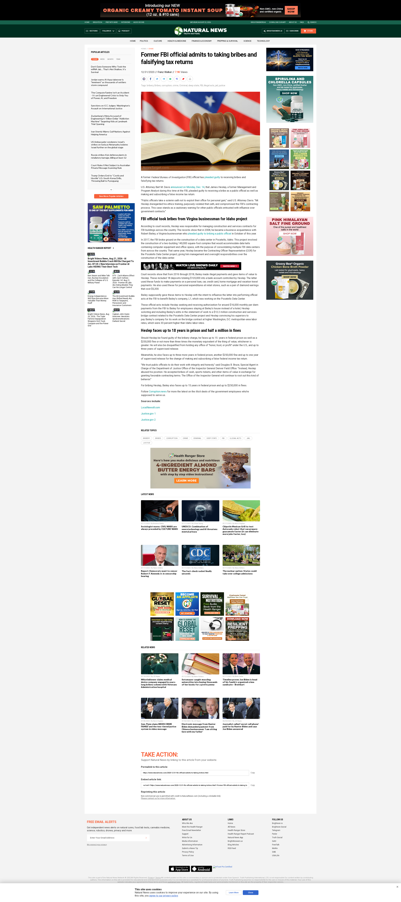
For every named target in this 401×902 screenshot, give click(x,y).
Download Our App (277, 22)
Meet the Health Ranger (192, 827)
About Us (293, 22)
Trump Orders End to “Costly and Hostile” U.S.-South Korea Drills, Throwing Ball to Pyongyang (107, 178)
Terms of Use (188, 855)
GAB (274, 852)
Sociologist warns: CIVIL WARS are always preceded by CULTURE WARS (159, 527)
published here (174, 882)
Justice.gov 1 (148, 413)
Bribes (157, 85)
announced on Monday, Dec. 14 (187, 187)
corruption (167, 85)
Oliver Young (198, 523)
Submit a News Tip (190, 848)
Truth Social (277, 837)
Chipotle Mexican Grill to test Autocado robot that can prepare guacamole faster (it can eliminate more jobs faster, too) (240, 530)
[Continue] (146, 837)
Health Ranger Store (236, 830)
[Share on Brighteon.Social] (144, 79)
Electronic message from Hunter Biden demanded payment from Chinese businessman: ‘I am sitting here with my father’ (199, 728)
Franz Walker (165, 72)
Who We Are (187, 823)
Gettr (274, 841)
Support (185, 834)
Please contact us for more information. (158, 798)
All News (231, 827)
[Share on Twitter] (157, 79)
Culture (158, 41)
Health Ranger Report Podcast (241, 834)
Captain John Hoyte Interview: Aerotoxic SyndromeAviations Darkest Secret (121, 317)
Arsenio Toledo (158, 523)
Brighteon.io (277, 823)
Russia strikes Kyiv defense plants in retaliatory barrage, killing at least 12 (109, 156)
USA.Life (275, 855)
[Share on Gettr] (183, 79)
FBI (201, 85)
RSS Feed (232, 848)
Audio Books (138, 22)
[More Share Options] (190, 79)
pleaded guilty (212, 177)
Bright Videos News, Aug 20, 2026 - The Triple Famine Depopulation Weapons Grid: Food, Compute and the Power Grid (98, 320)
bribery (150, 85)
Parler (274, 834)
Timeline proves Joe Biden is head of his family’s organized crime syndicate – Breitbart (240, 682)
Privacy (151, 878)
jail (216, 85)
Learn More (234, 893)
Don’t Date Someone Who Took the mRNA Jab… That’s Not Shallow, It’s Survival (108, 69)
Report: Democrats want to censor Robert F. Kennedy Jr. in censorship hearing (159, 573)
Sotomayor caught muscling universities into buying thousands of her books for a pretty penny (199, 682)
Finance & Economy (202, 41)
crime (175, 85)
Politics (144, 41)
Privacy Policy (188, 852)
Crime (151, 49)
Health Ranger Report (99, 248)
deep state (193, 85)
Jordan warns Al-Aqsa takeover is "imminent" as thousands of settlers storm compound (108, 82)
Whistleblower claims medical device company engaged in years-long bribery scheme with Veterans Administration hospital (159, 683)
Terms (158, 878)
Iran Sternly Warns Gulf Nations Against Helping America (110, 133)
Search (313, 22)
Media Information (190, 841)
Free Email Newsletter (191, 830)
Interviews (125, 22)
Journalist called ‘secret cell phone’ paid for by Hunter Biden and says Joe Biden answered (241, 726)
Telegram (276, 830)
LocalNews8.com (150, 407)
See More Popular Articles (111, 196)
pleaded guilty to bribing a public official (209, 233)
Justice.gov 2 (148, 419)
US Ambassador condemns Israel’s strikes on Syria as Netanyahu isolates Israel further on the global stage (109, 145)
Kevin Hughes (240, 523)
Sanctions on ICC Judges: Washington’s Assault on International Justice (110, 107)
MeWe (275, 848)
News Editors (158, 568)
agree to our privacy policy (163, 895)
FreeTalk (275, 845)
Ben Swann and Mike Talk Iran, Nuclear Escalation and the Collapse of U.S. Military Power (99, 279)
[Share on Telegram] (164, 79)
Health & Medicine (177, 41)
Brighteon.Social (279, 827)
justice (222, 85)
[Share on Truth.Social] (177, 79)
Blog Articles (233, 845)
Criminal (183, 85)
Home (87, 22)
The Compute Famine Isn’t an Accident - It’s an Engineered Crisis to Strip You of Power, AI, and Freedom (110, 95)
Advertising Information (192, 845)
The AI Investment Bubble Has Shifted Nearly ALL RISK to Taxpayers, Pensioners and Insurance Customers (123, 300)
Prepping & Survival (227, 41)
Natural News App (235, 837)
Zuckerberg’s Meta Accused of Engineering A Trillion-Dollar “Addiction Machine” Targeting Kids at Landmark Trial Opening (110, 120)
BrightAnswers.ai (258, 22)
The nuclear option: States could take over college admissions (240, 572)
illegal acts (209, 85)
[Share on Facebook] (151, 79)
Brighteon (97, 22)
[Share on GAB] (170, 79)
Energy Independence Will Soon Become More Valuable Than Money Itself (98, 299)
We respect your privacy (97, 845)
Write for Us (187, 837)
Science (247, 41)
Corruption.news (158, 391)
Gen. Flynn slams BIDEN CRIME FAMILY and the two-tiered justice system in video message (158, 726)
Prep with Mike (112, 22)
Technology (263, 41)
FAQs (302, 22)
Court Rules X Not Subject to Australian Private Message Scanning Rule (110, 166)
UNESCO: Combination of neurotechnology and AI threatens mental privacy (199, 529)
